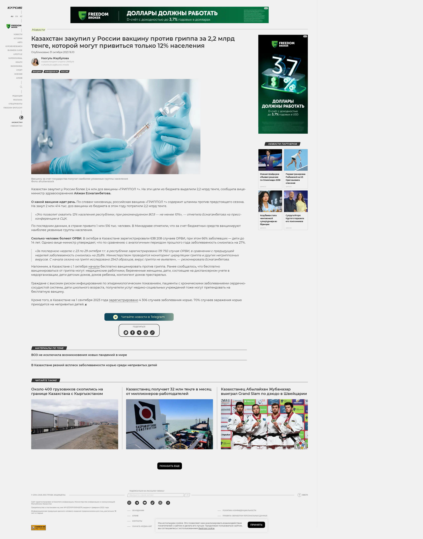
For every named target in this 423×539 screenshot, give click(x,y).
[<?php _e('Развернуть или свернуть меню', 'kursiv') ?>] (21, 118)
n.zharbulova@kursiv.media (55, 64)
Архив (19, 78)
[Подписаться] (187, 495)
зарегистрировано (123, 300)
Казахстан (17, 122)
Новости (18, 34)
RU (12, 17)
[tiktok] (152, 503)
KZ (21, 17)
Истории (18, 38)
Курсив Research (13, 46)
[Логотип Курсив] (14, 8)
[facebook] (168, 503)
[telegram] (137, 503)
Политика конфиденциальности (239, 511)
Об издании (138, 511)
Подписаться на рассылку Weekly (146, 491)
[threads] (160, 503)
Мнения (18, 74)
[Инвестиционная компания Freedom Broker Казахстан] (13, 26)
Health (19, 62)
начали (94, 266)
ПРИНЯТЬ (256, 524)
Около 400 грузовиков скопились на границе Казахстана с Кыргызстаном (67, 391)
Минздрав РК (51, 72)
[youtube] (145, 503)
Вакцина (37, 72)
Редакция (17, 96)
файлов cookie (206, 528)
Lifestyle (17, 54)
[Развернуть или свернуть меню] (21, 87)
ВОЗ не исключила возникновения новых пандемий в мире (79, 355)
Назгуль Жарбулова (55, 58)
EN (16, 17)
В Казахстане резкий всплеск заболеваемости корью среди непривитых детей (94, 365)
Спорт (19, 70)
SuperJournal (15, 58)
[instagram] (129, 503)
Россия (64, 72)
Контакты (137, 521)
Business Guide (15, 50)
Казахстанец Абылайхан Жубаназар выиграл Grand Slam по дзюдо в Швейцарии (264, 391)
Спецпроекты (15, 104)
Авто (20, 42)
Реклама (17, 100)
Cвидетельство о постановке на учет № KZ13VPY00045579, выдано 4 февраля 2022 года (70, 507)
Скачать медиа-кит (142, 526)
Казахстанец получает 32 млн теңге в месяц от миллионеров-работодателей (168, 391)
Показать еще (170, 465)
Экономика (16, 66)
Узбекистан (16, 126)
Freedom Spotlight (12, 108)
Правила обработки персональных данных (245, 516)
